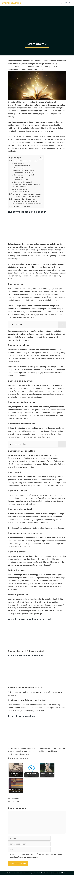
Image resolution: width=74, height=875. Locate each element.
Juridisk (43, 873)
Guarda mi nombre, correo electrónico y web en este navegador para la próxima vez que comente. (36, 855)
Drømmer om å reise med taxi (24, 170)
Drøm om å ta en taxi (21, 180)
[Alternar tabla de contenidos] (40, 158)
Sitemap (29, 873)
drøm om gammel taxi (22, 191)
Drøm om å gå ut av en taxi (23, 168)
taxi (17, 801)
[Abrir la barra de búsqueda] (60, 3)
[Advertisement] (37, 20)
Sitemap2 (64, 873)
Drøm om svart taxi (20, 187)
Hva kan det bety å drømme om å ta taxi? (28, 204)
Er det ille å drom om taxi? (20, 206)
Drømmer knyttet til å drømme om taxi (27, 196)
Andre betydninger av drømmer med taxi (26, 194)
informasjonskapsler (54, 873)
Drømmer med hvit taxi (22, 165)
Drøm (13, 801)
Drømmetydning (11, 2)
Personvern (36, 873)
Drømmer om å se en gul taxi (24, 175)
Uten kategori (16, 798)
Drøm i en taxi (18, 177)
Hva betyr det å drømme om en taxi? (24, 161)
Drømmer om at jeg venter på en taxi (27, 184)
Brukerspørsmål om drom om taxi (23, 199)
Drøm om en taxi (19, 163)
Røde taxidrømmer (21, 189)
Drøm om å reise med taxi (23, 182)
